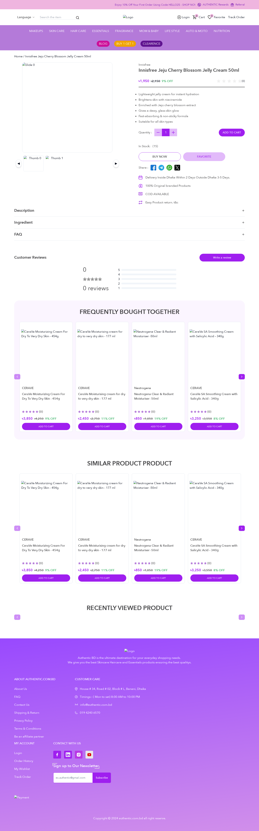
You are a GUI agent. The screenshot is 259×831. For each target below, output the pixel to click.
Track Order (22, 777)
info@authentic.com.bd (96, 705)
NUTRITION (222, 31)
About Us (20, 689)
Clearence (151, 44)
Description (24, 210)
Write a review (222, 257)
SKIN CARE (56, 31)
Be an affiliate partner (29, 737)
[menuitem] (26, 17)
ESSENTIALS (100, 31)
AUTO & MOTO (197, 31)
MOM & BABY (149, 31)
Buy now (159, 157)
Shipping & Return (26, 713)
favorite (204, 157)
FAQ (18, 234)
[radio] (219, 81)
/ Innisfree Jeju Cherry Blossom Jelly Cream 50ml (57, 56)
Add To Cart (46, 426)
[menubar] (26, 17)
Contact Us (21, 705)
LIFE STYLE (172, 31)
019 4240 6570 (90, 713)
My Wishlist (22, 769)
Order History (23, 761)
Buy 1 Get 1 (125, 44)
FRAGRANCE (124, 31)
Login (18, 753)
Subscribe (102, 778)
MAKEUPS (36, 31)
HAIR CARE (78, 31)
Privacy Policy (23, 721)
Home (18, 56)
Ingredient (23, 222)
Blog (103, 44)
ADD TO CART (232, 132)
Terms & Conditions (27, 729)
